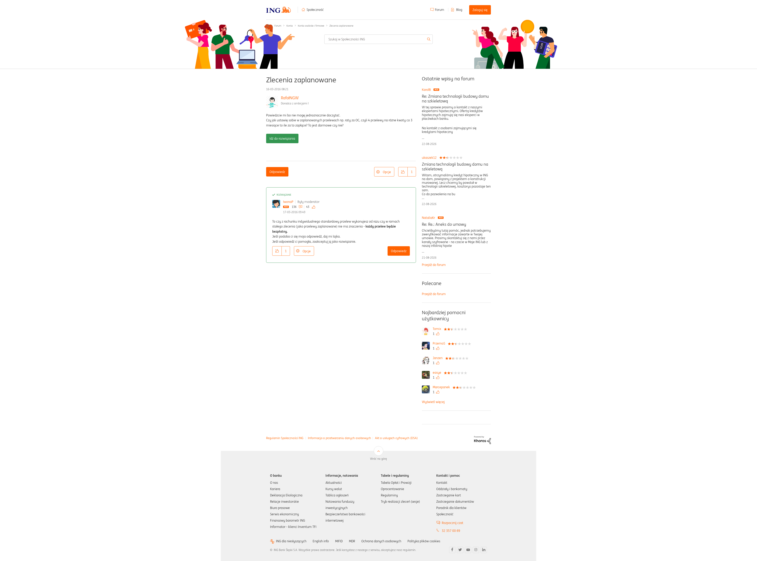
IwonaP (288, 202)
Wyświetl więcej (433, 402)
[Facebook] (452, 550)
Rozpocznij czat (452, 523)
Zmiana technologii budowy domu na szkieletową (455, 166)
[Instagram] (476, 550)
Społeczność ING (267, 25)
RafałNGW (290, 97)
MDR (352, 541)
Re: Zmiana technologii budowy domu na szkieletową (455, 98)
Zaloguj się (480, 10)
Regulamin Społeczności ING (284, 438)
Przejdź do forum (434, 265)
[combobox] (378, 39)
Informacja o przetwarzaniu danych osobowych (339, 438)
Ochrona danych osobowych (381, 541)
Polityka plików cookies (423, 541)
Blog (459, 10)
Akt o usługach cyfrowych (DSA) (396, 438)
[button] (403, 171)
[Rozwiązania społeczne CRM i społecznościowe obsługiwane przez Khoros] (482, 440)
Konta (289, 25)
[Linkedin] (484, 550)
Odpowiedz (277, 172)
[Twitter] (460, 550)
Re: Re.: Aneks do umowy (444, 224)
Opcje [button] (387, 172)
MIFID (339, 541)
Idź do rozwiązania (282, 138)
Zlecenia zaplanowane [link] (341, 25)
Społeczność (315, 10)
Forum (439, 10)
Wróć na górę (378, 459)
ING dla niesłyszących (291, 541)
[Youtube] (468, 550)
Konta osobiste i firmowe (311, 25)
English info (321, 541)
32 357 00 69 (451, 531)
